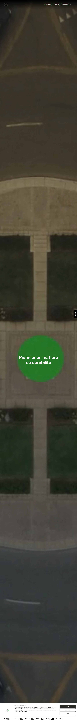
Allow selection (68, 709)
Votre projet (48, 4)
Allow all (67, 706)
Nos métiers (65, 4)
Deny (68, 713)
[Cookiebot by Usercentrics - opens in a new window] (7, 719)
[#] (71, 4)
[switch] (32, 719)
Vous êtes (57, 4)
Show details (58, 718)
